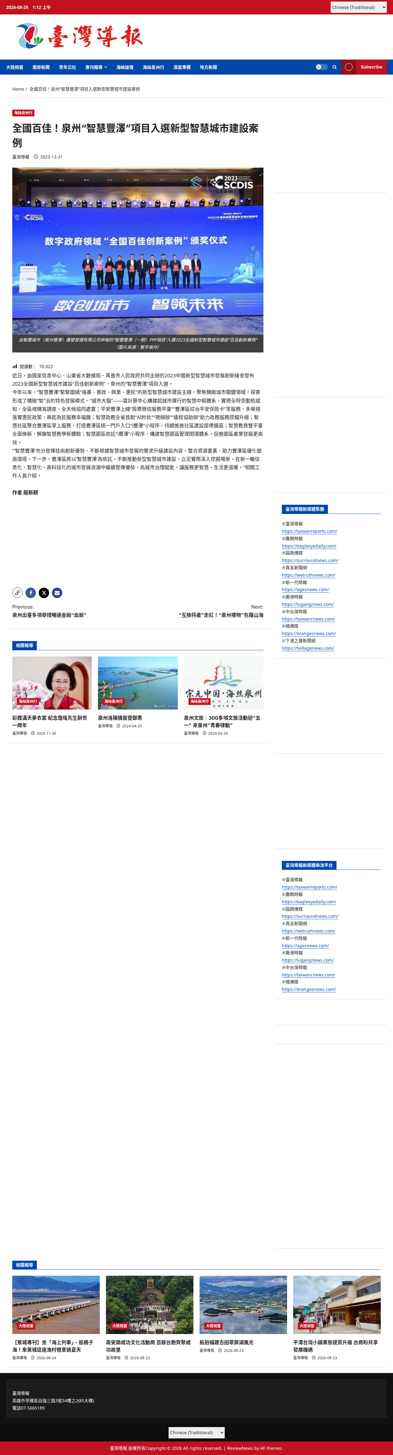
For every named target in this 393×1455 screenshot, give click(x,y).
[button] (335, 67)
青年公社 (67, 67)
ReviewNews (240, 1448)
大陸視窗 (14, 67)
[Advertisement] (137, 540)
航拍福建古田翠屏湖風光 (227, 1342)
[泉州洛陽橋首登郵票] (137, 683)
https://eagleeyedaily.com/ (309, 546)
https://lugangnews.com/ (308, 604)
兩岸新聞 (41, 67)
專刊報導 (94, 67)
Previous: (49, 611)
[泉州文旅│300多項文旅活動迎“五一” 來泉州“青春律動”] (223, 683)
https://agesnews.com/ (305, 589)
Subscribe (371, 66)
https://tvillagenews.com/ (308, 648)
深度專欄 (182, 67)
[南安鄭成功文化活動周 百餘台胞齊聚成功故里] (149, 1305)
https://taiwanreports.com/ (309, 531)
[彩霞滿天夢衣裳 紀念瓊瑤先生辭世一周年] (52, 683)
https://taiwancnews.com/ (308, 619)
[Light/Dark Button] (322, 67)
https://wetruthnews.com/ (308, 575)
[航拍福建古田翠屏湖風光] (243, 1305)
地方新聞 (208, 67)
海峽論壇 (125, 67)
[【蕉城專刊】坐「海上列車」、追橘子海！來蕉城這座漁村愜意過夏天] (56, 1305)
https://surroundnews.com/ (310, 560)
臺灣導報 (20, 157)
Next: (221, 611)
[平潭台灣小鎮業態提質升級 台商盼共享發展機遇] (337, 1305)
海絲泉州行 (153, 67)
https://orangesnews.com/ (309, 633)
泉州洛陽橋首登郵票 (120, 718)
